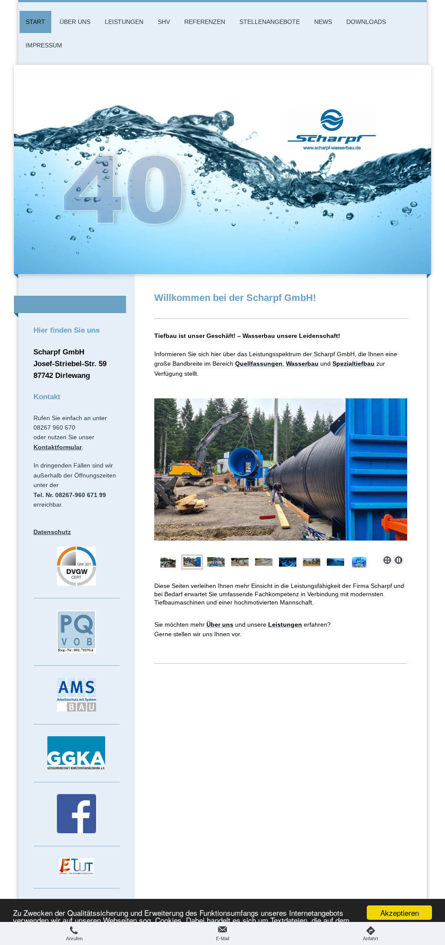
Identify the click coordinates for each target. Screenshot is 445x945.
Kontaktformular (57, 447)
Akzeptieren (399, 912)
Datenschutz (52, 531)
